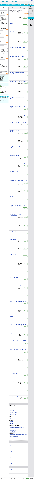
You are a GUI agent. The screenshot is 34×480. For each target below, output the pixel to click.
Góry (10, 417)
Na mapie (7, 4)
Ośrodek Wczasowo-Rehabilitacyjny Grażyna (18, 81)
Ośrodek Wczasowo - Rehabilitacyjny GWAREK (18, 139)
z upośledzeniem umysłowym (13, 431)
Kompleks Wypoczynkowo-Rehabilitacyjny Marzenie (17, 15)
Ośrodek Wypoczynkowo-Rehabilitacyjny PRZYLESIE (17, 163)
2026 (1, 72)
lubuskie (10, 471)
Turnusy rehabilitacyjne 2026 (12, 4)
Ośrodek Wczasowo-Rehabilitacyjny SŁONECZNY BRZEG (16, 215)
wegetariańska (2, 41)
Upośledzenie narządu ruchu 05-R (4, 27)
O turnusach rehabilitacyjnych (4, 97)
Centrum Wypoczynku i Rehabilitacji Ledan (17, 358)
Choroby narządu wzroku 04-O (4, 18)
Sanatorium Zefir (13, 254)
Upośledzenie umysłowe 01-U (4, 28)
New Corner (12, 31)
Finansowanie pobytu (3, 75)
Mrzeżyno (10, 456)
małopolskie (11, 469)
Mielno (10, 455)
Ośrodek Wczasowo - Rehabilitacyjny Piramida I (18, 181)
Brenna (10, 443)
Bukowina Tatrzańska (12, 444)
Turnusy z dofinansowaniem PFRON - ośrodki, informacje (4, 100)
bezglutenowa (11, 421)
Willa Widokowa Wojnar (14, 277)
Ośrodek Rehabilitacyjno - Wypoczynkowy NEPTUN (17, 57)
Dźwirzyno (11, 448)
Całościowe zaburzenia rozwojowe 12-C (3, 17)
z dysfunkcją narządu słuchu (13, 429)
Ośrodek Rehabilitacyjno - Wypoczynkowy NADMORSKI (17, 89)
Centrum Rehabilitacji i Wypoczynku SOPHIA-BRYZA (18, 341)
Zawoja (10, 465)
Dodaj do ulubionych (25, 17)
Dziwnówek (11, 447)
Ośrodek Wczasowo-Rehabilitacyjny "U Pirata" (18, 189)
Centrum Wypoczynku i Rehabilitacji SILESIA (18, 324)
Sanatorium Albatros (13, 262)
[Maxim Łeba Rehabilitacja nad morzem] (2, 86)
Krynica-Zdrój (11, 452)
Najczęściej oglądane (20, 4)
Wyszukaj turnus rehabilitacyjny (2, 94)
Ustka (10, 462)
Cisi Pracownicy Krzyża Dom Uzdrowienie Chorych (17, 332)
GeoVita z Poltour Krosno (14, 396)
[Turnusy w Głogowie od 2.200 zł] (3, 91)
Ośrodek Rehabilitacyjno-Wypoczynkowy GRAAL (17, 98)
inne (10, 426)
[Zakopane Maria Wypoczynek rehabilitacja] (30, 10)
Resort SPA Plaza (13, 246)
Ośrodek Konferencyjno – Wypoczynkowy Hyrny (17, 172)
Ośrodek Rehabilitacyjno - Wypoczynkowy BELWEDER (17, 48)
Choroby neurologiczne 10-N (4, 19)
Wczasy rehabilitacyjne (3, 101)
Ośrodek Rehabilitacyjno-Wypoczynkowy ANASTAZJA (17, 73)
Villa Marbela (12, 269)
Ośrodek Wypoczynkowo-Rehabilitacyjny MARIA (17, 147)
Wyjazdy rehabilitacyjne (3, 98)
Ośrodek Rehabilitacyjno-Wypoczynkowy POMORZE (17, 107)
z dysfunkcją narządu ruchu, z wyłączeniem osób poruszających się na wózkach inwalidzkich (4, 51)
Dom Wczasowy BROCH (14, 373)
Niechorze (11, 457)
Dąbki (10, 445)
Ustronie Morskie (11, 463)
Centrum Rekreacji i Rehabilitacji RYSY (17, 309)
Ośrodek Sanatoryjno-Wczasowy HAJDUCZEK (18, 122)
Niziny (1, 34)
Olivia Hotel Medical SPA (14, 155)
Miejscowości (2, 4)
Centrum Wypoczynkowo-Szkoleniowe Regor (18, 301)
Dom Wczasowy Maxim (14, 365)
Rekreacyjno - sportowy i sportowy (4, 65)
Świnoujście (11, 461)
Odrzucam (31, 478)
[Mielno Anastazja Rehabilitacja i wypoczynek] (30, 11)
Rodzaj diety (1, 77)
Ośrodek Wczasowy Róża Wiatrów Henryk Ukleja (17, 39)
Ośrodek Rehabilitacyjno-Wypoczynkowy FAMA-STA (17, 206)
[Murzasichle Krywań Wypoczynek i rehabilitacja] (31, 13)
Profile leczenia (2, 76)
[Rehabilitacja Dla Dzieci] (18, 475)
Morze (1, 33)
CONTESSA (12, 316)
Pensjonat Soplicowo (13, 231)
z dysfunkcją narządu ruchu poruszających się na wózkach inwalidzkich (4, 49)
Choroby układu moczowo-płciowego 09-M (4, 20)
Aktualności (1, 102)
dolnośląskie (11, 470)
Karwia (10, 450)
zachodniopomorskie (12, 468)
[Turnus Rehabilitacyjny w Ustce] (4, 90)
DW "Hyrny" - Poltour (14, 381)
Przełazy (10, 458)
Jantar (10, 449)
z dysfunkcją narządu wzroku (13, 430)
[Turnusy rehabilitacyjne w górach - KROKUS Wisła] (3, 92)
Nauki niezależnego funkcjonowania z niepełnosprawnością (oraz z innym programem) (4, 62)
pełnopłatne (2, 13)
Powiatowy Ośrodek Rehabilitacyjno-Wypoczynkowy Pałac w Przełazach (16, 223)
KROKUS (11, 23)
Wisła (10, 464)
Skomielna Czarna (11, 460)
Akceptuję (27, 478)
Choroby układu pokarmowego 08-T (4, 23)
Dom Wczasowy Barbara (14, 388)
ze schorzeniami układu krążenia (3, 57)
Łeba (10, 454)
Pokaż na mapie (25, 13)
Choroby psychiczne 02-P (17, 8)
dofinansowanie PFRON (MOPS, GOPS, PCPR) (4, 12)
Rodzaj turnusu (2, 80)
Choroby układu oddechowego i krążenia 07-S (4, 22)
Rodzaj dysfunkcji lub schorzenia (3, 79)
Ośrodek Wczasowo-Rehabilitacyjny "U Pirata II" (18, 197)
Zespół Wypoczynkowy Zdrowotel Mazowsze (18, 293)
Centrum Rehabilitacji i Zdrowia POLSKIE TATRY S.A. (18, 350)
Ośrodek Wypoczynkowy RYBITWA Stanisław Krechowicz (18, 131)
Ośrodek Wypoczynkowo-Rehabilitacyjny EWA (18, 115)
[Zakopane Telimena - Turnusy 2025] (31, 15)
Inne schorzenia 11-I (12, 413)
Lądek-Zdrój (11, 453)
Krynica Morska (11, 451)
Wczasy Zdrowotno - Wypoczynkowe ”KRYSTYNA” (16, 286)
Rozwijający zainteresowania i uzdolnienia (4, 66)
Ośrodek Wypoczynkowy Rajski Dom (16, 64)
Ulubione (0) (26, 4)
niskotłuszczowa (11, 422)
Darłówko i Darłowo (11, 446)
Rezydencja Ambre (13, 239)
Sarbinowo (11, 459)
